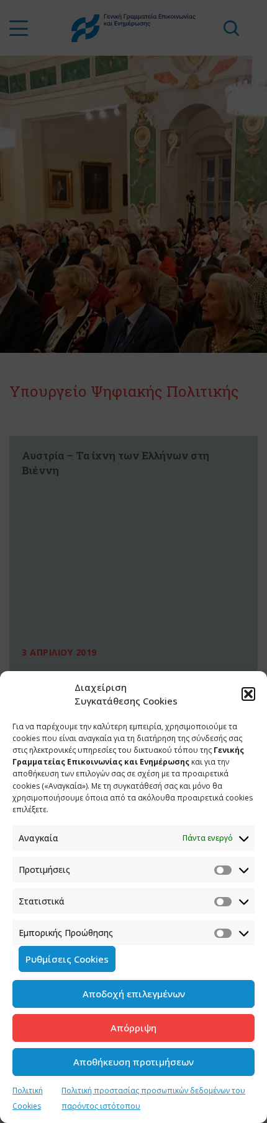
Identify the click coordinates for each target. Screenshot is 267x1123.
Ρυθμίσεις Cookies (67, 959)
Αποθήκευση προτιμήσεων (133, 1062)
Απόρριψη (133, 1027)
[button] (248, 694)
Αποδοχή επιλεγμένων (134, 993)
